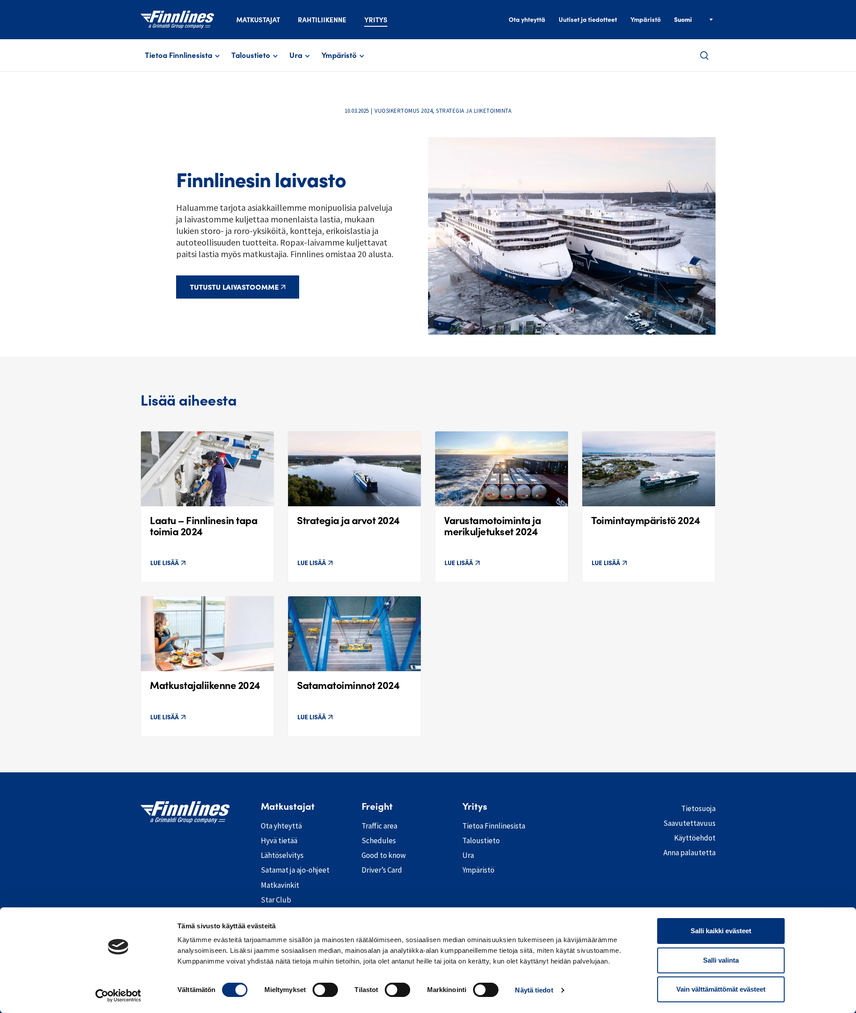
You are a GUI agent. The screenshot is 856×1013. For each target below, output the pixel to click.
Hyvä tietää (279, 840)
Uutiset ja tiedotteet (588, 20)
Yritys (375, 20)
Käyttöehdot (695, 838)
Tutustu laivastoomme (234, 287)
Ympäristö (645, 20)
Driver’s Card (382, 870)
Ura (295, 55)
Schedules (379, 840)
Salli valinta (721, 960)
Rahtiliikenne (322, 20)
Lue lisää (164, 563)
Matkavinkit (280, 885)
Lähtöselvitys (282, 855)
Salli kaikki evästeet (721, 931)
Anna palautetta (689, 852)
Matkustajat (258, 20)
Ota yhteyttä (527, 20)
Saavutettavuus (689, 823)
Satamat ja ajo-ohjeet (295, 870)
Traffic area (379, 826)
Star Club (276, 900)
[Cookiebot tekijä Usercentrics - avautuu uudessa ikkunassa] (118, 995)
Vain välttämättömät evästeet (720, 989)
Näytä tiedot (534, 990)
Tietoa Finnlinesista (178, 55)
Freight (377, 806)
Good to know (384, 855)
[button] (704, 55)
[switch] (325, 990)
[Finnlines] (177, 19)
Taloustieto (250, 55)
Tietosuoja (698, 808)
